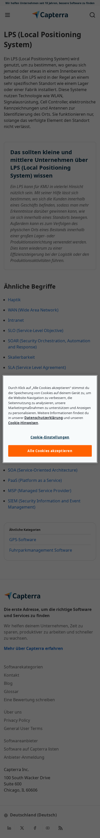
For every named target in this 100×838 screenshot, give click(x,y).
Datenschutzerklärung (43, 417)
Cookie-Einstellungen (50, 437)
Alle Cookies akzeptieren (50, 451)
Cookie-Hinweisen (23, 422)
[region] (50, 419)
